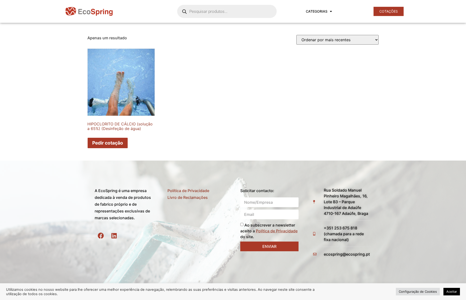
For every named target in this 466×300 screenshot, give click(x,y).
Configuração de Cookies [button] (418, 291)
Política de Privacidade (188, 190)
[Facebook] (101, 235)
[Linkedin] (114, 235)
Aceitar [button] (451, 291)
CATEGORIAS (316, 11)
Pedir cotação (107, 143)
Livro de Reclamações (187, 197)
